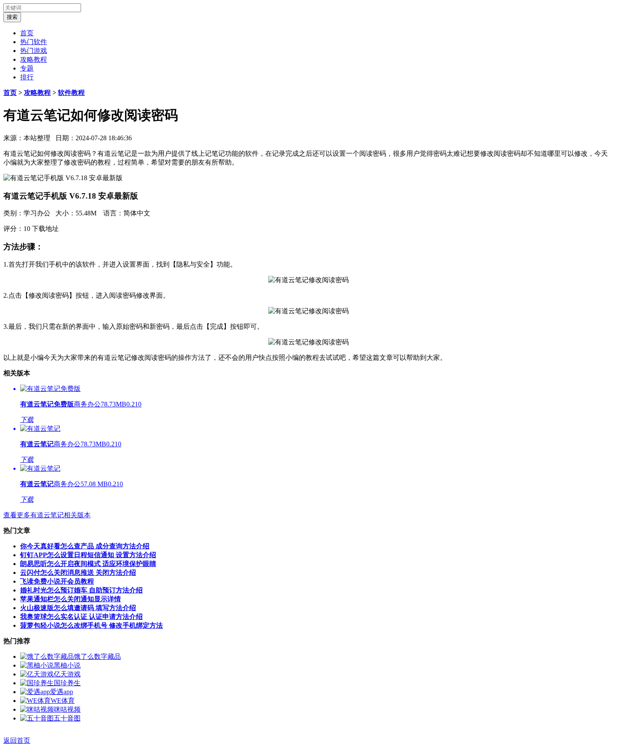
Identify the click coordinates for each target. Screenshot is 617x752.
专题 (27, 68)
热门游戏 (33, 50)
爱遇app (61, 691)
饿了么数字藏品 (97, 656)
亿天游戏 (67, 674)
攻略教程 (33, 59)
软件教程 (71, 92)
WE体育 (63, 700)
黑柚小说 (67, 665)
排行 (27, 77)
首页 (27, 33)
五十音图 (67, 718)
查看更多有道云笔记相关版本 (47, 515)
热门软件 (33, 41)
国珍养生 (67, 682)
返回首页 (16, 740)
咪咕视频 (67, 709)
